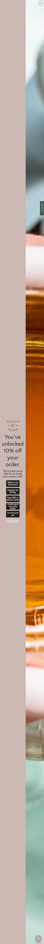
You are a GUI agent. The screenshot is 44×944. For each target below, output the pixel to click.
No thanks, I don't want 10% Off (12, 521)
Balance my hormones (12, 483)
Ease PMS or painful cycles (12, 498)
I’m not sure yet (12, 514)
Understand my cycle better (12, 506)
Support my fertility (12, 491)
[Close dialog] (41, 3)
